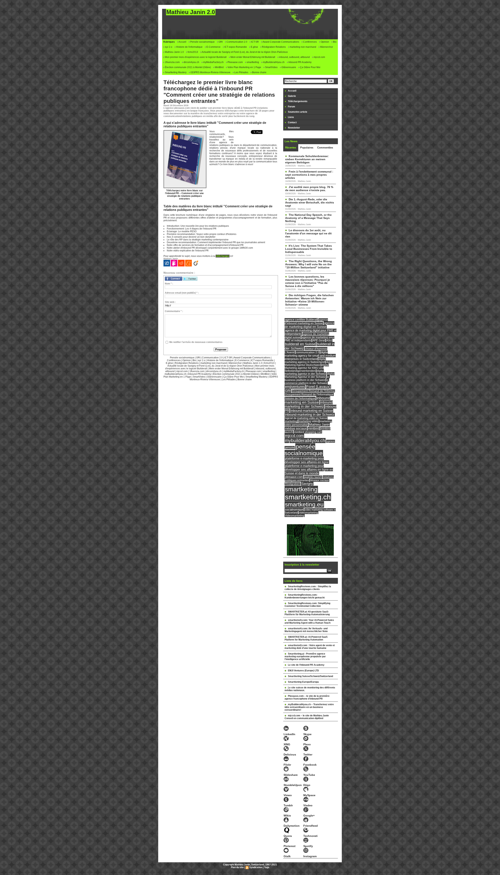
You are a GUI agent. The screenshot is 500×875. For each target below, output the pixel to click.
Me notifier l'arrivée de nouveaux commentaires (195, 342)
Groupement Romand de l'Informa (313, 390)
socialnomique (294, 509)
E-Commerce (213, 47)
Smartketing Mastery (175, 72)
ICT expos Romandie (235, 47)
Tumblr (288, 805)
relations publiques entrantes (309, 478)
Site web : (170, 302)
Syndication (255, 867)
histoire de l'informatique (300, 398)
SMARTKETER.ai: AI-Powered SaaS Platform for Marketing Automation (306, 638)
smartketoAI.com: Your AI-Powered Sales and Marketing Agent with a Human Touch (309, 621)
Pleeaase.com (235, 62)
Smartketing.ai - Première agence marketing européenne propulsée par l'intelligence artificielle (305, 656)
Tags (266, 867)
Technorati (310, 835)
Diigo (306, 785)
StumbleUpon (293, 785)
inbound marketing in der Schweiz (309, 404)
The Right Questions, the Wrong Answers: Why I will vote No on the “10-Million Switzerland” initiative (308, 264)
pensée (289, 447)
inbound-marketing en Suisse (311, 411)
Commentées (325, 147)
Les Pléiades (241, 72)
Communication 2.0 (236, 41)
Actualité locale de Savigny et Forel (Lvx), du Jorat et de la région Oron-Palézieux (244, 52)
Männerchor (326, 47)
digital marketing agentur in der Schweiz (305, 372)
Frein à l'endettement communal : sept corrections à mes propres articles (309, 174)
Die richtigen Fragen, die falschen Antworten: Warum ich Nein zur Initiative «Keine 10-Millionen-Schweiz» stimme (309, 300)
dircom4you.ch (191, 62)
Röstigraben (292, 483)
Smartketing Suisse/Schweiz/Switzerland (310, 676)
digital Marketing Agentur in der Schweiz (310, 375)
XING (287, 744)
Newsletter (293, 127)
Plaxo (307, 744)
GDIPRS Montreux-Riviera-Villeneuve (210, 72)
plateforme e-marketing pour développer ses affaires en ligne (307, 460)
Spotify (308, 846)
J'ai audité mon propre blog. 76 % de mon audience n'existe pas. (309, 188)
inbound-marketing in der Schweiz (309, 414)
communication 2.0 (307, 352)
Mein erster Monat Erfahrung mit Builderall (252, 57)
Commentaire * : (174, 311)
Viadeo (307, 805)
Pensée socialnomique (202, 41)
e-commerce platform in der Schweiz (307, 381)
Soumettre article (297, 112)
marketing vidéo (308, 421)
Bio (334, 41)
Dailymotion (292, 825)
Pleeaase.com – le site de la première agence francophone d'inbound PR (307, 697)
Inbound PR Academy (300, 62)
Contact (292, 122)
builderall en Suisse (300, 344)
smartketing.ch (308, 497)
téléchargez (222, 256)
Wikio (287, 815)
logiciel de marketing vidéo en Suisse (306, 418)
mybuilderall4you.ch (305, 440)
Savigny (307, 484)
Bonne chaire (259, 72)
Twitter (307, 754)
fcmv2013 (192, 52)
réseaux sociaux (319, 480)
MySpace (309, 795)
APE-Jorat (318, 340)
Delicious (290, 754)
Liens (290, 117)
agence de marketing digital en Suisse (309, 324)
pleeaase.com (294, 476)
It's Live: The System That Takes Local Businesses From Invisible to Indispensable (308, 249)
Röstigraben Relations (273, 47)
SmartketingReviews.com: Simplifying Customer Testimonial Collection (307, 604)
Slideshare (291, 774)
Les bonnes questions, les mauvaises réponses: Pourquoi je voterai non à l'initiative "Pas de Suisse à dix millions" (307, 281)
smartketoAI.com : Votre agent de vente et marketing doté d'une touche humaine (310, 646)
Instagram (310, 856)
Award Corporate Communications (280, 41)
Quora (288, 835)
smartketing (252, 62)
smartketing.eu (304, 504)
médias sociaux (296, 428)
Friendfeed (310, 825)
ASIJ (329, 340)
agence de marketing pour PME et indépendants (309, 339)
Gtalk (287, 856)
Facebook (310, 764)
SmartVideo (271, 67)
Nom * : (169, 283)
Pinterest (290, 846)
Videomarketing (294, 515)
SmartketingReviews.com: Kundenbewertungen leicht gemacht (305, 596)
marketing (291, 421)
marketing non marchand (302, 47)
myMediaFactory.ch (213, 62)
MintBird (219, 67)
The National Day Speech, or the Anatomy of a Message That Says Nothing (308, 218)
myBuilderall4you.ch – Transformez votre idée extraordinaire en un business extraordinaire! (309, 707)
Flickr (287, 764)
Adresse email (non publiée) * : (182, 292)
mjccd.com (319, 57)
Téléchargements (297, 101)
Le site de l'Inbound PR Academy (306, 665)
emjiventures (295, 387)
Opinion (324, 41)
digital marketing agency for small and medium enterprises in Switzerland (310, 356)
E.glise (254, 47)
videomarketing (308, 512)
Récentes (290, 147)
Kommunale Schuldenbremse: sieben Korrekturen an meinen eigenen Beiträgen (307, 159)
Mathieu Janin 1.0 (174, 52)
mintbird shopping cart (308, 431)
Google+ (309, 815)
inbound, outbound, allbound (294, 57)
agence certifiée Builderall (301, 319)
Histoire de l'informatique (189, 47)
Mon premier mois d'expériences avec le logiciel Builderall (195, 57)
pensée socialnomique (304, 449)
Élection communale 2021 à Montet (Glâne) (187, 67)
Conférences (310, 41)
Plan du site (237, 867)
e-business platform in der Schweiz (307, 378)
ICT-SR (255, 41)
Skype (307, 734)
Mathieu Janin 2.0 (190, 12)
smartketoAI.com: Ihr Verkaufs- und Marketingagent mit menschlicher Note (306, 630)
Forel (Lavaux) (318, 387)
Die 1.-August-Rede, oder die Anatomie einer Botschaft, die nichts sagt (309, 202)
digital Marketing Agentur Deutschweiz (309, 363)
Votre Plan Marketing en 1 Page (244, 67)
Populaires (306, 147)
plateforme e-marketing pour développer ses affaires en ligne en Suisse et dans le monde (309, 469)
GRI (220, 41)
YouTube (309, 774)
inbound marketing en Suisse (307, 400)
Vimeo (288, 795)
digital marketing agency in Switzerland (305, 360)
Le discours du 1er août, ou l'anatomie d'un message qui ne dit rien (308, 233)
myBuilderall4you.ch (273, 62)
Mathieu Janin (319, 424)
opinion (331, 441)
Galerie (291, 96)
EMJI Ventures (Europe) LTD (303, 670)
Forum (291, 106)
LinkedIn (289, 734)
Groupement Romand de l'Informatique (309, 394)
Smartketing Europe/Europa (303, 682)
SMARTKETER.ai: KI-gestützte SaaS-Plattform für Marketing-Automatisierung (307, 613)
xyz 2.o (168, 47)
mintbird (313, 428)
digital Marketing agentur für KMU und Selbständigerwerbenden (307, 367)
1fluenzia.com (172, 62)
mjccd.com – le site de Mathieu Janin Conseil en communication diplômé (307, 717)
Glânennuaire (288, 67)
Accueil (182, 41)
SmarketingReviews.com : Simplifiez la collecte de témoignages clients (308, 588)
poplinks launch (313, 477)
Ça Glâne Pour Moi (309, 67)
